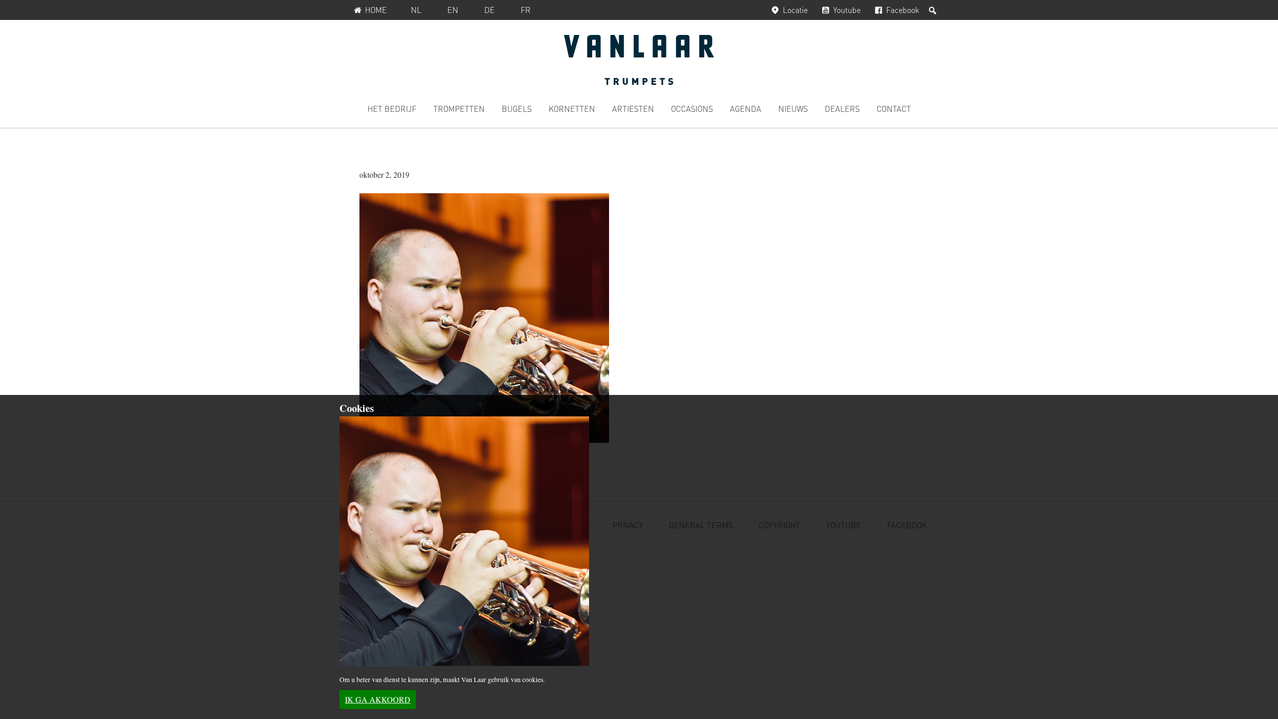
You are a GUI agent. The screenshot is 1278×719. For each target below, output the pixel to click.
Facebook (902, 9)
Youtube (847, 9)
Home (376, 9)
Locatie (795, 9)
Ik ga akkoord (377, 699)
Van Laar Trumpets (639, 60)
